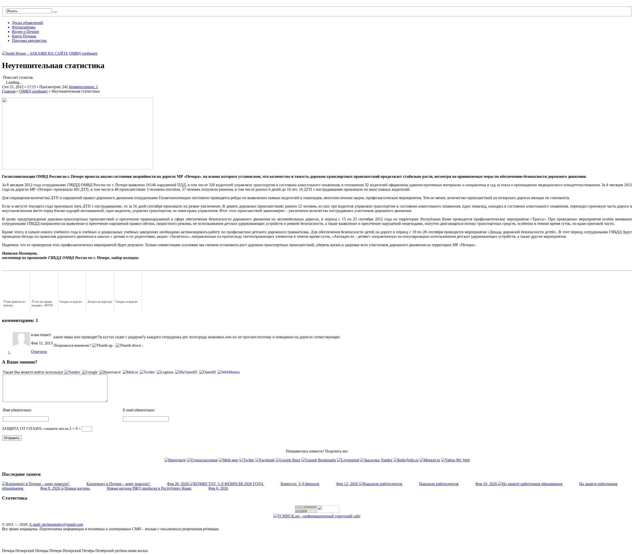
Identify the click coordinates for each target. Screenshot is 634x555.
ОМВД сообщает (83, 53)
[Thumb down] (128, 345)
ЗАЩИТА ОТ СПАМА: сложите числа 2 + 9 (40, 428)
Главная (8, 91)
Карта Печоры (24, 36)
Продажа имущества (29, 40)
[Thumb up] (102, 345)
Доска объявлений (27, 23)
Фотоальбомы (23, 27)
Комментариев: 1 (83, 87)
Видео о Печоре (25, 31)
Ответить (39, 351)
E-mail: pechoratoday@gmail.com (56, 524)
